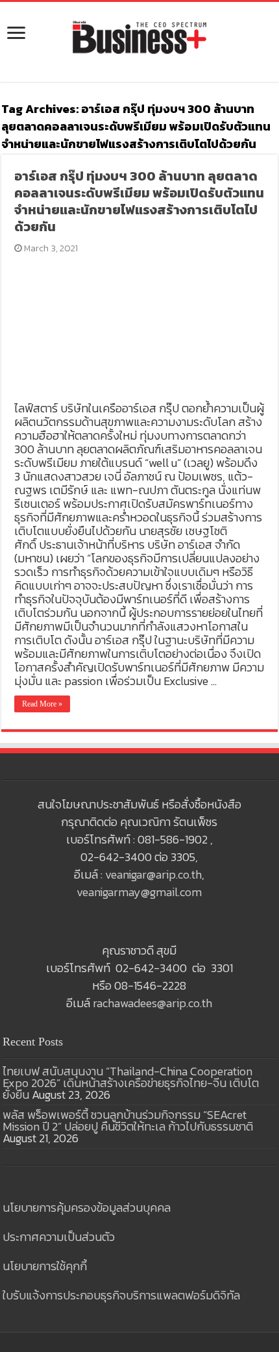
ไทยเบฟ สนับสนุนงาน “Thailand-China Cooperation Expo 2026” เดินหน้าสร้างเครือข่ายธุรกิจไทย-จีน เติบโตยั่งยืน (131, 1082)
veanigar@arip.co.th (153, 874)
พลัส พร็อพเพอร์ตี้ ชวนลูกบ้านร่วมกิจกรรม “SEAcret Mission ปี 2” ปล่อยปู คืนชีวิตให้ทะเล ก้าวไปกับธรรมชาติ (128, 1120)
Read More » (42, 703)
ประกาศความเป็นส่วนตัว (59, 1237)
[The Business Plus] (139, 36)
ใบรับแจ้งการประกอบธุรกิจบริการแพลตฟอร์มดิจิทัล (121, 1295)
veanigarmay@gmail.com (139, 892)
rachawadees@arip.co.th (152, 1003)
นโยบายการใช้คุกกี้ (45, 1266)
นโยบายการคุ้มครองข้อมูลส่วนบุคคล (87, 1207)
